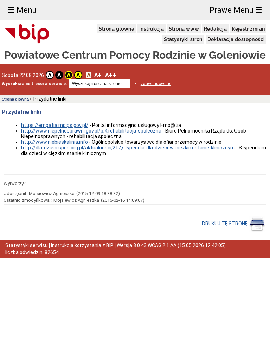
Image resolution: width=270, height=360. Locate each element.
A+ (98, 75)
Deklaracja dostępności (236, 39)
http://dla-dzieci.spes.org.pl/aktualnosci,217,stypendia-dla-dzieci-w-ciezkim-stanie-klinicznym (128, 147)
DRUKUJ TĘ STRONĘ (225, 223)
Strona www (184, 29)
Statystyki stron (183, 39)
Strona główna (116, 29)
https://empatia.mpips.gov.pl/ (54, 125)
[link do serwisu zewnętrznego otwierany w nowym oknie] (27, 34)
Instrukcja (151, 29)
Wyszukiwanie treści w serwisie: (34, 83)
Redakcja (215, 29)
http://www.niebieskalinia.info (54, 142)
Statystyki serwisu (26, 245)
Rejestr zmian (248, 29)
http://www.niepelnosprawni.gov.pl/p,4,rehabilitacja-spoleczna (91, 131)
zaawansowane (156, 83)
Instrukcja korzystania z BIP (82, 245)
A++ (110, 75)
